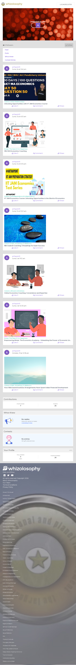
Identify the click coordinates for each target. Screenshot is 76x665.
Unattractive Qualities (9, 658)
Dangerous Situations (8, 523)
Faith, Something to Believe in (21, 243)
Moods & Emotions (8, 592)
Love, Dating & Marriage (9, 583)
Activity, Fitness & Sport (9, 498)
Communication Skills (9, 517)
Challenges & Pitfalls (8, 511)
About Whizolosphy (10, 480)
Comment (39, 106)
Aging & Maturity (7, 501)
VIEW (70, 450)
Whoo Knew (9, 56)
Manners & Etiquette (8, 586)
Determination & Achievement (11, 533)
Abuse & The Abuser (8, 492)
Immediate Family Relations (10, 570)
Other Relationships (17, 102)
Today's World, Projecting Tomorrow (12, 651)
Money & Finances (7, 589)
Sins (4, 636)
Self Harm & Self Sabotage (10, 626)
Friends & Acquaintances (9, 554)
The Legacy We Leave (8, 642)
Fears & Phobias (7, 551)
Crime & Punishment (8, 520)
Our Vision (6, 483)
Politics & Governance (8, 617)
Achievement (6, 495)
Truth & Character (8, 655)
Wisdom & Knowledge (8, 661)
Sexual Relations (7, 633)
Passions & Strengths (8, 605)
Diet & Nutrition (7, 536)
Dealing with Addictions (9, 526)
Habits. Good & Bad (8, 558)
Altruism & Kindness (17, 291)
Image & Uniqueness (8, 567)
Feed (6, 50)
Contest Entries (10, 60)
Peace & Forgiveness (8, 608)
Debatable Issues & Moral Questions (12, 529)
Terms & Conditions (10, 485)
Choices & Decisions (8, 514)
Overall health (6, 601)
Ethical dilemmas (7, 542)
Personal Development (9, 614)
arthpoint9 (16, 67)
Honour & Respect (7, 561)
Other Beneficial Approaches (10, 595)
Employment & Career (9, 539)
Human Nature (7, 564)
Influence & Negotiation (9, 573)
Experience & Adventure (9, 545)
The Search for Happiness (18, 149)
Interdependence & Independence (22, 196)
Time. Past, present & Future (10, 648)
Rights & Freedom (7, 623)
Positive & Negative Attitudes (10, 620)
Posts (7, 53)
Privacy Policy (8, 487)
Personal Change (7, 611)
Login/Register (66, 4)
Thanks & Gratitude (8, 639)
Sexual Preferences (8, 630)
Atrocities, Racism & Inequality (11, 508)
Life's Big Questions (8, 580)
